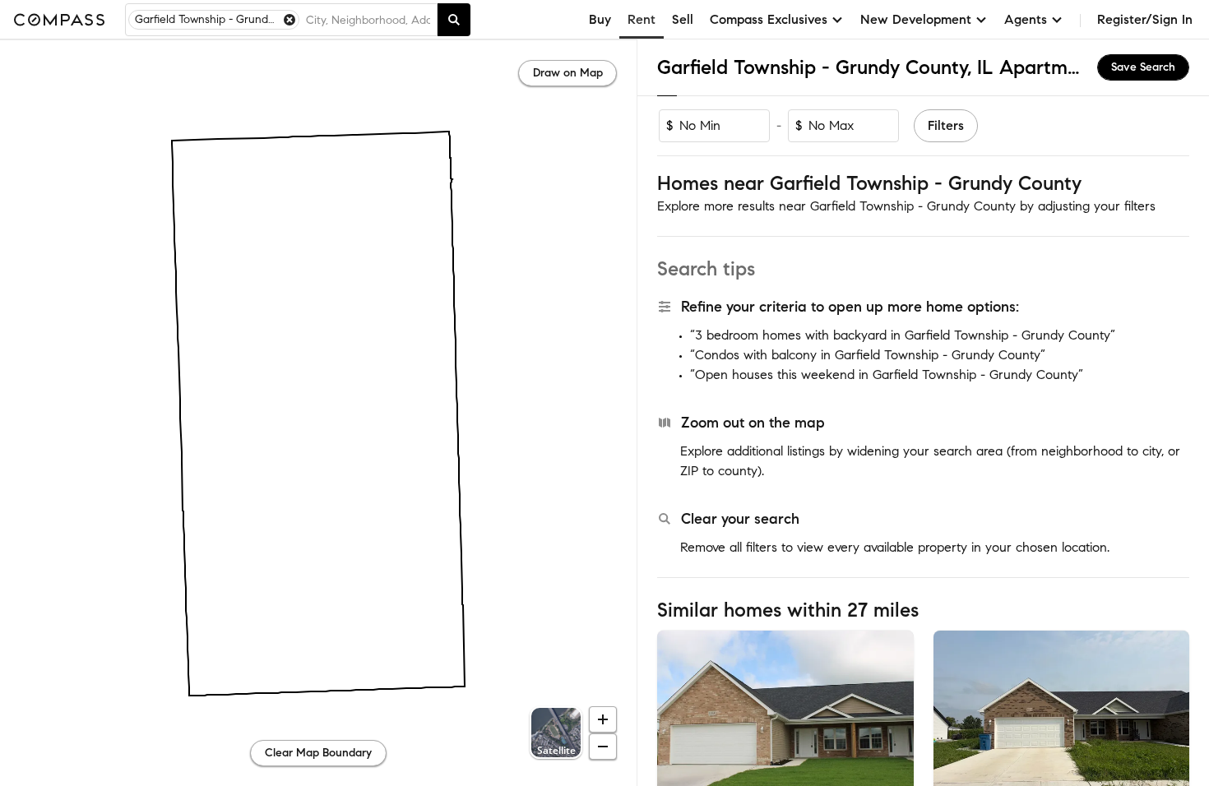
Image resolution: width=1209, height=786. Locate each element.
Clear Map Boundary (318, 753)
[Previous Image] (677, 715)
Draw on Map (568, 73)
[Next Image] (894, 715)
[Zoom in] (603, 719)
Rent (641, 19)
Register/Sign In (1145, 19)
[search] (454, 19)
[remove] (289, 19)
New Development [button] (915, 19)
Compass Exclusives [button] (768, 19)
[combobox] (368, 19)
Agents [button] (1025, 19)
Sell (682, 19)
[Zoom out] (603, 746)
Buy (600, 19)
